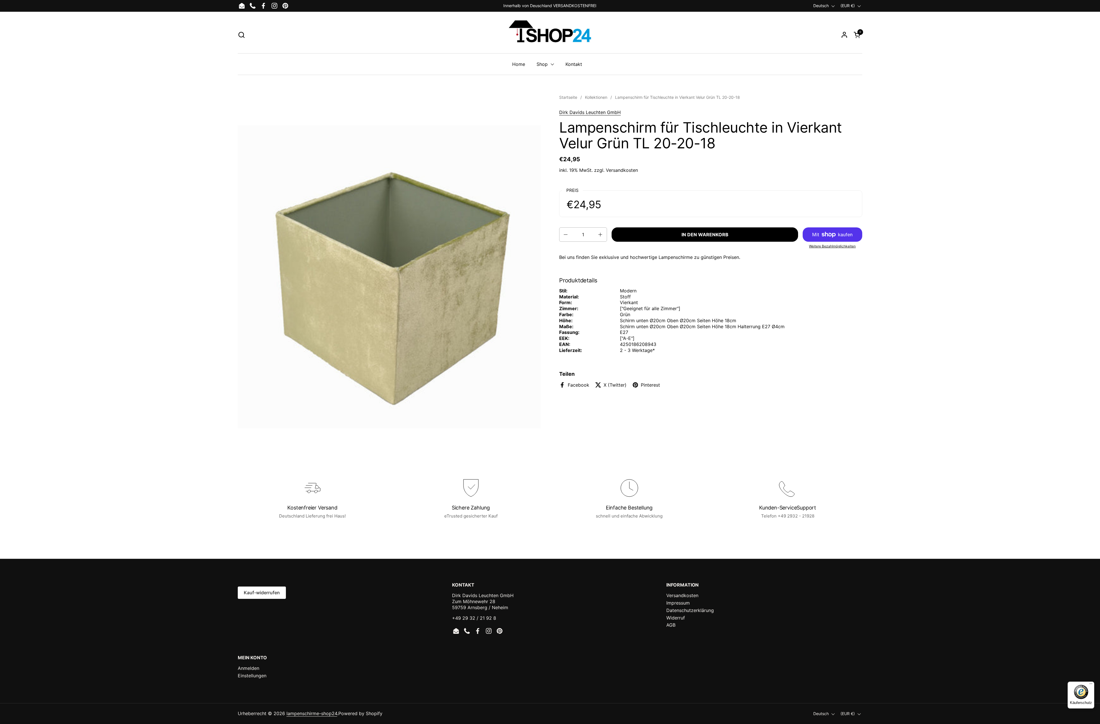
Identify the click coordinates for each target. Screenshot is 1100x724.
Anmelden (248, 668)
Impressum (678, 603)
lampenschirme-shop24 (311, 713)
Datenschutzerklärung (690, 610)
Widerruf (675, 618)
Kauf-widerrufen (262, 592)
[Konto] (844, 34)
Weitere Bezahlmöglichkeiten (832, 246)
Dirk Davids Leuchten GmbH (590, 112)
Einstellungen (252, 675)
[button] (241, 34)
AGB (670, 625)
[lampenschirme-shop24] (550, 34)
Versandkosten (622, 170)
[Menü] (1090, 685)
